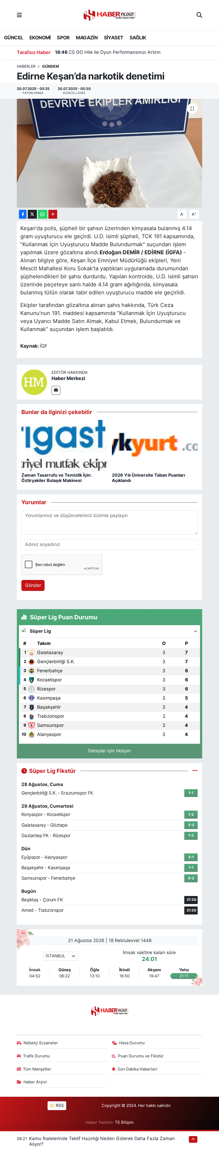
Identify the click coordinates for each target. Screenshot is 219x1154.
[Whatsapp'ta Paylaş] (42, 214)
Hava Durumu (132, 1043)
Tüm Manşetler (37, 1069)
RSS (59, 1105)
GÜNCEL (13, 37)
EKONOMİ (40, 37)
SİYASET (113, 37)
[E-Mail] (56, 390)
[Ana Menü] (19, 15)
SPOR (63, 37)
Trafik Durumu (36, 1056)
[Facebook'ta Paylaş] (22, 214)
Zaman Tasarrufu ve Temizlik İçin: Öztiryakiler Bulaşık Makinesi (56, 477)
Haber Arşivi (35, 1082)
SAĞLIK (138, 37)
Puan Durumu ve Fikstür (141, 1056)
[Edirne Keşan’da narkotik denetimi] (109, 153)
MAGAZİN (86, 37)
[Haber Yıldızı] (109, 15)
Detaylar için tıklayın (109, 750)
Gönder (33, 585)
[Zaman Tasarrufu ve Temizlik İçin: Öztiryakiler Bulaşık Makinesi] (64, 445)
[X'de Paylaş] (32, 214)
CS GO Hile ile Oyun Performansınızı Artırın (108, 52)
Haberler (26, 66)
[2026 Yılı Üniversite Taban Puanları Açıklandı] (155, 445)
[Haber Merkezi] (34, 381)
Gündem (50, 66)
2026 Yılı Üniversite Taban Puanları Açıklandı (148, 477)
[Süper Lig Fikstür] (195, 770)
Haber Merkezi (68, 378)
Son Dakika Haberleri (137, 1069)
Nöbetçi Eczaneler (41, 1043)
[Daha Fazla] (52, 214)
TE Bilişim (124, 1122)
